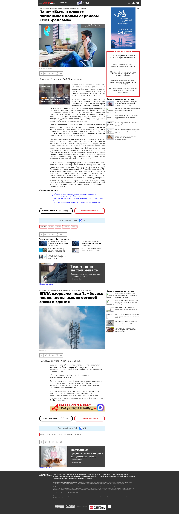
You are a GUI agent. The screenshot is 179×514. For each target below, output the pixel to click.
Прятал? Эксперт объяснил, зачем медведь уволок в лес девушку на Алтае (126, 117)
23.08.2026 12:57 (44, 290)
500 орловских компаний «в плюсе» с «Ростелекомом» (77, 203)
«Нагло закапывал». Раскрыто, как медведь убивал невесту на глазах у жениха (127, 124)
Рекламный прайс (59, 474)
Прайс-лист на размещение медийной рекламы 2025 (117, 476)
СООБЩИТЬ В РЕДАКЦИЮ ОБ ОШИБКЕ (80, 478)
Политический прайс (60, 478)
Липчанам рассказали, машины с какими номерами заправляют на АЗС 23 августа (123, 82)
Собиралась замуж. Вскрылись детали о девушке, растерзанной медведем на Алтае (126, 295)
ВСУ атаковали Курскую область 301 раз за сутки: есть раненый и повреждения (123, 90)
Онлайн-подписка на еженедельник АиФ (66, 476)
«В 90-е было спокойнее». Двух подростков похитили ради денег (126, 308)
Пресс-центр (107, 474)
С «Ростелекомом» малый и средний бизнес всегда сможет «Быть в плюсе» (58, 243)
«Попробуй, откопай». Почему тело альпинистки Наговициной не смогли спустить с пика (126, 103)
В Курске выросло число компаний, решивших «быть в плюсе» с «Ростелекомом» (57, 250)
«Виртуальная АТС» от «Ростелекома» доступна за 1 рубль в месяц (57, 256)
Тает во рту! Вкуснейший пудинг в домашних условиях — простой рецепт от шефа (126, 329)
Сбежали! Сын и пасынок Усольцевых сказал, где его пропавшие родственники (127, 110)
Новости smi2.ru (46, 284)
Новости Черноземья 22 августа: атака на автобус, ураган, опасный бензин (123, 57)
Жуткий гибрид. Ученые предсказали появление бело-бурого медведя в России (127, 130)
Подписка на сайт (94, 474)
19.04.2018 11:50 (44, 8)
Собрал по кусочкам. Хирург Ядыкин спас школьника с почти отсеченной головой (127, 316)
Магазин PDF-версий (89, 476)
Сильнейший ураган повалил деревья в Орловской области (123, 65)
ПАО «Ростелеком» (45, 68)
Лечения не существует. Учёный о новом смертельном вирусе (126, 322)
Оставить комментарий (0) (89, 211)
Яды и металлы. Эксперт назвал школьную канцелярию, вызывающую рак (125, 137)
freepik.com (43, 350)
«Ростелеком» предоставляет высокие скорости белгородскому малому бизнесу (74, 195)
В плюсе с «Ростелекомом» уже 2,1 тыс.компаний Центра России (92, 249)
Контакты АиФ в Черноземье (76, 474)
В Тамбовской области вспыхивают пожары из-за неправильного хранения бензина (123, 73)
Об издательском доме (120, 474)
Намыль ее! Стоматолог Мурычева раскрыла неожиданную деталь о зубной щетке (126, 302)
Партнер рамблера (82, 506)
